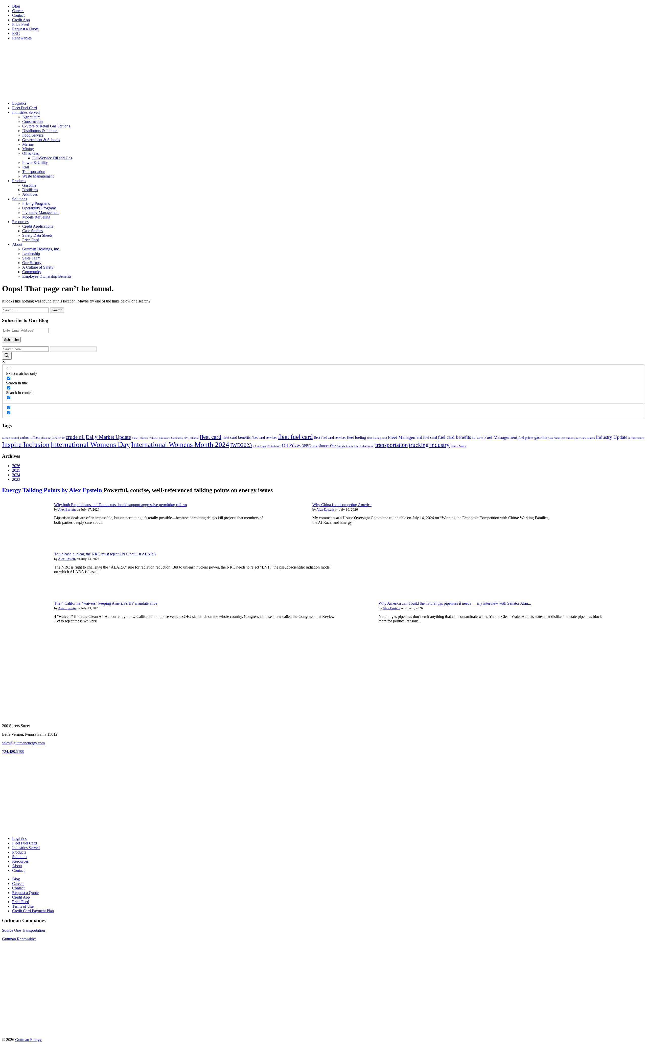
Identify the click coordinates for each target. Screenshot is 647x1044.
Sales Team (31, 258)
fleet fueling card (377, 438)
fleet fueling (356, 437)
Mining (28, 149)
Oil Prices (291, 445)
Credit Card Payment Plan (33, 911)
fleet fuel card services (330, 438)
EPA (186, 438)
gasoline (540, 437)
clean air (46, 438)
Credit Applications (37, 226)
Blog (16, 6)
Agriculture (31, 117)
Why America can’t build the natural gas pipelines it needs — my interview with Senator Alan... (455, 603)
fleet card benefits (236, 437)
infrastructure (636, 438)
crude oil (75, 437)
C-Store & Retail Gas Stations (46, 126)
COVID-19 (58, 438)
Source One (327, 446)
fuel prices (525, 438)
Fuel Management (500, 437)
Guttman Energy (28, 1039)
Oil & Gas (30, 153)
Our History (31, 262)
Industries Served (26, 112)
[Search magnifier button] (7, 356)
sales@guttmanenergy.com (23, 743)
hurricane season (585, 438)
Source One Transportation (23, 930)
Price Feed (20, 24)
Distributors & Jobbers (40, 130)
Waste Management (38, 176)
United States (458, 446)
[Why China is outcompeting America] (283, 540)
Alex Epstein (67, 509)
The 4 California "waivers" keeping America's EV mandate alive (105, 603)
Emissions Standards (170, 438)
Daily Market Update (108, 437)
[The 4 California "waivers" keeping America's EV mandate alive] (24, 639)
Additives (30, 194)
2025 (16, 470)
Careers (18, 11)
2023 (16, 479)
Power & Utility (35, 162)
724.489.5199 (13, 751)
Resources (20, 222)
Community (31, 272)
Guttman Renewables (19, 939)
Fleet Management (405, 437)
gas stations (567, 438)
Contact (18, 15)
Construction (32, 121)
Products (19, 181)
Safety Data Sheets (37, 235)
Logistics (19, 103)
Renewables (22, 38)
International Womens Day (90, 444)
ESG (16, 33)
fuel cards (477, 438)
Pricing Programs (36, 203)
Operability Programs (39, 208)
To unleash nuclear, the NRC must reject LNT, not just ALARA (105, 554)
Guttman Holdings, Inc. (41, 249)
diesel (135, 438)
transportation (391, 445)
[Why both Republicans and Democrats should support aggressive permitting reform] (24, 540)
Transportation (33, 171)
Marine (28, 144)
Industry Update (611, 437)
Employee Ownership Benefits (46, 276)
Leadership (31, 253)
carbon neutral (10, 438)
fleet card (210, 436)
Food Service (32, 135)
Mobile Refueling (36, 217)
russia (315, 446)
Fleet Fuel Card (24, 108)
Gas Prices (554, 438)
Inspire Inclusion (26, 444)
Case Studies (32, 231)
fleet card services (264, 438)
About (17, 244)
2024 (16, 475)
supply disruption (364, 446)
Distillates (30, 190)
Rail (25, 167)
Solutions (19, 199)
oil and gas (259, 446)
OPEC (306, 446)
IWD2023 (241, 445)
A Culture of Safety (37, 267)
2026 (16, 466)
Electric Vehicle (149, 438)
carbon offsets (30, 438)
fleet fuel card (295, 436)
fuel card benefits (454, 437)
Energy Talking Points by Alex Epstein (52, 490)
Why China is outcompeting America (342, 505)
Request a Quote (25, 29)
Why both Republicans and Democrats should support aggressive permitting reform (120, 505)
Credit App (21, 20)
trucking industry (429, 445)
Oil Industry (274, 446)
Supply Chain (345, 446)
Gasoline (29, 185)
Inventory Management (40, 212)
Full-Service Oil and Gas (52, 158)
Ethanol (194, 438)
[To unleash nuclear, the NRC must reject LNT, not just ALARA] (24, 590)
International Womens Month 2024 (180, 444)
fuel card (430, 437)
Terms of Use (23, 906)
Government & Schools (41, 140)
